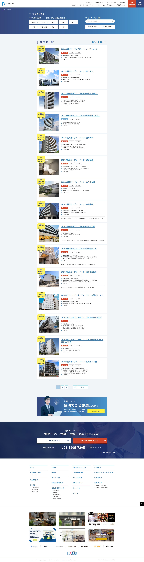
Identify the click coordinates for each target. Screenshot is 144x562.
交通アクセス (56, 496)
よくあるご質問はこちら (106, 452)
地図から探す (107, 26)
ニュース (75, 493)
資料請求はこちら (53, 441)
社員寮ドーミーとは (76, 5)
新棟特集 (89, 2)
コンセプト (34, 475)
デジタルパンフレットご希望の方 (103, 472)
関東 (53, 22)
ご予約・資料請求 (57, 498)
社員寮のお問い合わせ (101, 485)
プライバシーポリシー (55, 560)
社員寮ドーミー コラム (79, 467)
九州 (53, 27)
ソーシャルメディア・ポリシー (70, 560)
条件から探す (92, 26)
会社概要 (122, 2)
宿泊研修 (55, 492)
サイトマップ (33, 560)
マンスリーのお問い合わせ (102, 487)
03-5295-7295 (74, 448)
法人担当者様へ (111, 5)
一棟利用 (54, 472)
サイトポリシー (43, 560)
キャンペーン (76, 488)
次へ (82, 387)
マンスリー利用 (101, 5)
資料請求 (140, 3)
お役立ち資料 (98, 477)
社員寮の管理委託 (57, 483)
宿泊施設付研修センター (58, 488)
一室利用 (54, 467)
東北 (43, 22)
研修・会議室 (56, 490)
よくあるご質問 (111, 2)
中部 (33, 27)
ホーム (3, 9)
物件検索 (85, 5)
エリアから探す (35, 487)
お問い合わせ (132, 3)
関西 (73, 22)
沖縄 (63, 27)
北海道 (34, 22)
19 (75, 387)
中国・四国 (43, 27)
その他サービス (56, 494)
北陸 (63, 22)
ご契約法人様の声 (121, 5)
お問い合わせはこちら (89, 441)
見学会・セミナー (99, 2)
